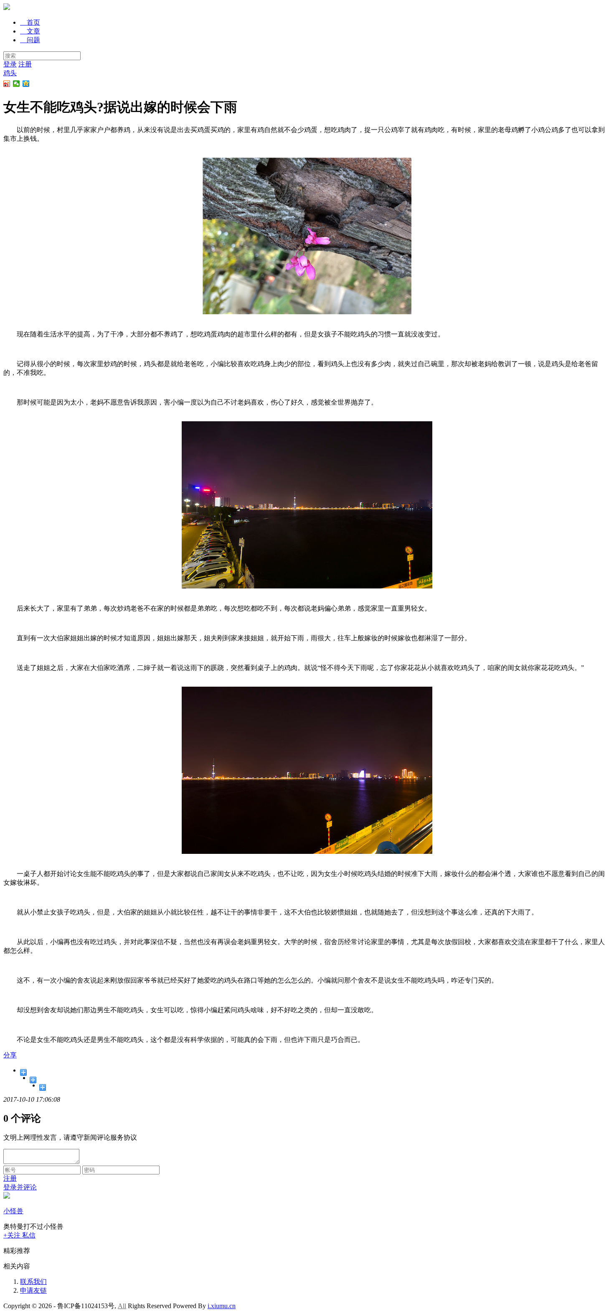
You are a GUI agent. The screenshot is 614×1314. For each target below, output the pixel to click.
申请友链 (33, 1290)
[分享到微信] (16, 83)
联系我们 (33, 1281)
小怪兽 (13, 1211)
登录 (10, 64)
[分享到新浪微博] (6, 83)
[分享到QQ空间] (26, 83)
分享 (10, 1055)
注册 (25, 64)
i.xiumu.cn (222, 1305)
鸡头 (10, 72)
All (122, 1305)
